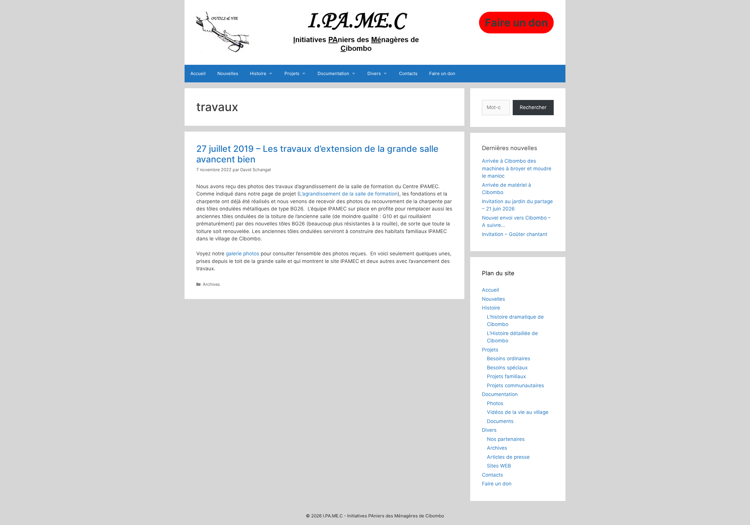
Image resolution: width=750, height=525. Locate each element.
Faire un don (442, 73)
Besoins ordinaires (508, 358)
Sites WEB (499, 466)
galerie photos (242, 253)
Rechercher (533, 107)
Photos (495, 403)
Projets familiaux (506, 376)
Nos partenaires (506, 439)
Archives (211, 284)
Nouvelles (227, 73)
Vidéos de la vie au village (517, 412)
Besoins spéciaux (507, 368)
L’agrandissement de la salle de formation (348, 194)
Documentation (333, 73)
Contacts (408, 73)
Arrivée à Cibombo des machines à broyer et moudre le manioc (516, 168)
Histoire (258, 73)
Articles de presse (508, 457)
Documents (500, 421)
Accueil (198, 73)
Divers (374, 73)
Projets (291, 73)
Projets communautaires (515, 385)
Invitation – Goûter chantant (514, 234)
